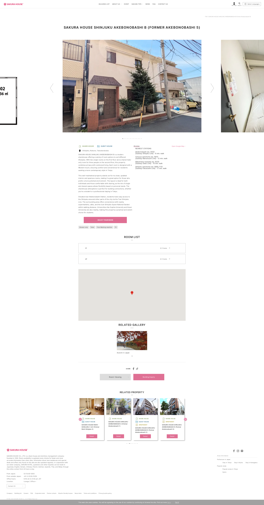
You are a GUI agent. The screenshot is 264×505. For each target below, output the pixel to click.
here (169, 502)
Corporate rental (40, 493)
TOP (206, 16)
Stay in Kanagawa (251, 462)
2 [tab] (124, 138)
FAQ (154, 4)
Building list (18, 493)
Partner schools (51, 493)
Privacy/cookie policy (105, 493)
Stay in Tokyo (227, 462)
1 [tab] (123, 138)
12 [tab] (140, 138)
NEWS (148, 4)
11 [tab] (138, 138)
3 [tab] (126, 138)
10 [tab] (136, 138)
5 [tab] (129, 138)
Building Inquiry (149, 377)
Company (9, 493)
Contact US (11, 486)
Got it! (177, 502)
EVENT (126, 4)
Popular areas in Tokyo (230, 469)
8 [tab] (133, 138)
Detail (92, 436)
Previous (51, 88)
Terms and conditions (90, 493)
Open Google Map (178, 146)
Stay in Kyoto (238, 462)
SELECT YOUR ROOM (105, 220)
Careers (26, 493)
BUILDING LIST (104, 4)
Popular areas (221, 466)
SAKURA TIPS (136, 4)
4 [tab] (127, 138)
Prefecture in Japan (223, 459)
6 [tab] (130, 138)
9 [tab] (135, 138)
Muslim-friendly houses (65, 493)
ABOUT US (116, 4)
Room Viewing (115, 377)
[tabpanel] (132, 86)
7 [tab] (132, 138)
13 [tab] (141, 138)
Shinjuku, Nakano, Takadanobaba (95, 151)
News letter (78, 493)
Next (212, 88)
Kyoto (224, 472)
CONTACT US (163, 4)
